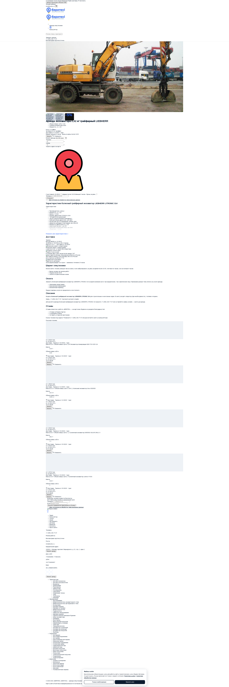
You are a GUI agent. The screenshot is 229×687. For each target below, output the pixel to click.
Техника (48, 139)
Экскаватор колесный (60, 629)
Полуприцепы (57, 590)
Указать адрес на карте (53, 146)
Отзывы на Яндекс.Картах (57, 312)
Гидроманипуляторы (59, 645)
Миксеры (56, 668)
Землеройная (53, 599)
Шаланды (56, 597)
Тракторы (56, 624)
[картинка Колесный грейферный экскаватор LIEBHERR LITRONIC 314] (114, 66)
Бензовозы (56, 662)
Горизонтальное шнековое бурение (64, 615)
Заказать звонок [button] (51, 37)
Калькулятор (53, 517)
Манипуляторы (57, 647)
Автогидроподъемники (60, 636)
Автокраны (56, 638)
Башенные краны (58, 641)
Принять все (130, 682)
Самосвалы (56, 591)
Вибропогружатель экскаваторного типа (66, 602)
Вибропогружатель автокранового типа (65, 603)
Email (48, 503)
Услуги (55, 1)
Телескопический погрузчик (62, 654)
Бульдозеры (57, 605)
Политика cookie (129, 676)
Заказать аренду (51, 551)
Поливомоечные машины (60, 669)
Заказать (49, 136)
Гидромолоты (57, 611)
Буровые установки (59, 608)
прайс (77, 299)
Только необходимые (99, 682)
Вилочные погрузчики (59, 650)
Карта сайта (53, 527)
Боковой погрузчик (59, 648)
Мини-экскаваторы (59, 617)
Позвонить (57, 136)
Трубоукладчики (58, 657)
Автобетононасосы (59, 581)
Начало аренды (50, 138)
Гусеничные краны (58, 644)
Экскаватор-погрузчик (60, 630)
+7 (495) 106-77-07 (51, 39)
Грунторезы (56, 620)
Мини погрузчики (58, 651)
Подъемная (53, 633)
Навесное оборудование (61, 612)
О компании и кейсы (55, 313)
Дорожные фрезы (58, 663)
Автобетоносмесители (60, 582)
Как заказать (53, 521)
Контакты (82, 1)
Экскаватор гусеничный (60, 627)
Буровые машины (58, 606)
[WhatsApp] (47, 571)
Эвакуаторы (57, 588)
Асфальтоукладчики (59, 660)
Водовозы (56, 584)
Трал (54, 594)
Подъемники (57, 656)
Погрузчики (56, 653)
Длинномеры (57, 585)
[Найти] (114, 36)
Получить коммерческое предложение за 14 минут (61, 505)
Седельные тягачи (59, 593)
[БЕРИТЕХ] (55, 512)
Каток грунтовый (58, 665)
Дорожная (52, 659)
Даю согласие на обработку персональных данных (64, 200)
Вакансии (65, 1)
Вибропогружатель (59, 609)
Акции (60, 1)
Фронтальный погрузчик (60, 621)
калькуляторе (103, 317)
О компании (49, 1)
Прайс (70, 1)
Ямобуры (56, 632)
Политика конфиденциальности (64, 683)
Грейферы (56, 618)
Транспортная (53, 579)
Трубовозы (56, 596)
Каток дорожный (58, 666)
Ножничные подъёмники (60, 642)
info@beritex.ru (50, 6)
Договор (52, 523)
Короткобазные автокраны (61, 639)
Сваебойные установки (60, 623)
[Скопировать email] (56, 6)
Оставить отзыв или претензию (59, 315)
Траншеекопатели (58, 626)
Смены (48, 143)
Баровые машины (58, 614)
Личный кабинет (51, 4)
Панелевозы (57, 587)
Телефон (49, 196)
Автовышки (56, 635)
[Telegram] (51, 571)
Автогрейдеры (57, 600)
